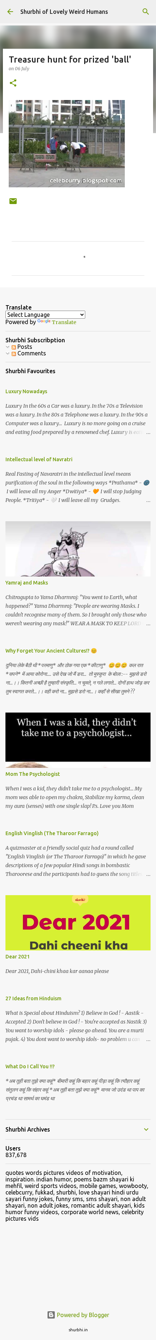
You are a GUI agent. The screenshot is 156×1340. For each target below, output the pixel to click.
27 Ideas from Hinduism (33, 998)
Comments (31, 353)
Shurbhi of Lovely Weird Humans (64, 11)
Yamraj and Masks (26, 583)
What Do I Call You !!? (30, 1066)
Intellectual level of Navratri (39, 459)
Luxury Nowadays (26, 391)
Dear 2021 (17, 957)
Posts (24, 346)
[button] (13, 83)
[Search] (145, 11)
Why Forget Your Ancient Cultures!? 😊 (51, 651)
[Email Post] (13, 204)
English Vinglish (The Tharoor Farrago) (52, 833)
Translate (64, 322)
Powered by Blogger (82, 1315)
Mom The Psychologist (32, 774)
